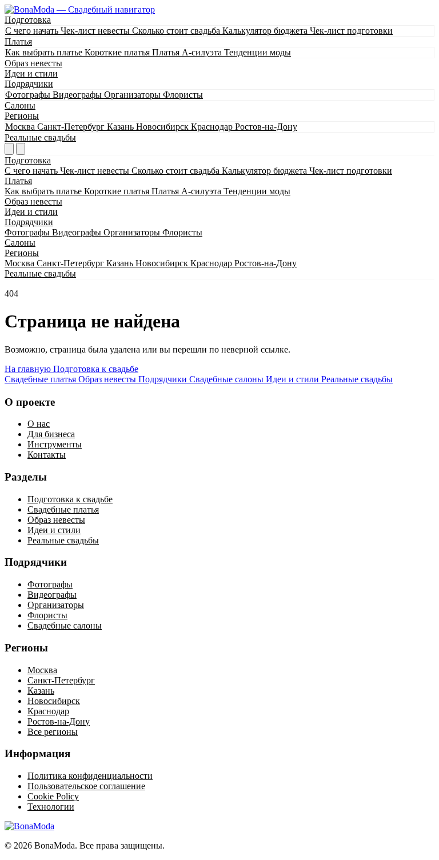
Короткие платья (118, 52)
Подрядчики (29, 84)
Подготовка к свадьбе (95, 369)
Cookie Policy (53, 796)
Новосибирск (163, 126)
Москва (21, 126)
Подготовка (28, 20)
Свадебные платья (63, 509)
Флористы (183, 94)
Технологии (50, 806)
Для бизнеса (51, 434)
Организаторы (133, 94)
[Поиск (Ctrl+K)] (9, 149)
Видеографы (78, 94)
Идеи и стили (31, 73)
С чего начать (33, 30)
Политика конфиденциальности (90, 776)
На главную (29, 369)
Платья (18, 41)
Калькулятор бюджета (266, 30)
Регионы (22, 116)
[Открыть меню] (20, 149)
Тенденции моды (257, 52)
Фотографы (29, 94)
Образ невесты (33, 63)
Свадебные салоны (64, 625)
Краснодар (213, 126)
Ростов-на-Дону (266, 126)
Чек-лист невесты (96, 30)
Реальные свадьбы (40, 137)
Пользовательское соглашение (86, 786)
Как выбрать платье (45, 52)
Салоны (20, 105)
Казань (121, 126)
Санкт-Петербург (72, 126)
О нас (38, 424)
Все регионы (52, 732)
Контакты (46, 454)
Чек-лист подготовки (351, 30)
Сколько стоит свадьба (177, 30)
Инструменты (54, 444)
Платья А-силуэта (188, 52)
